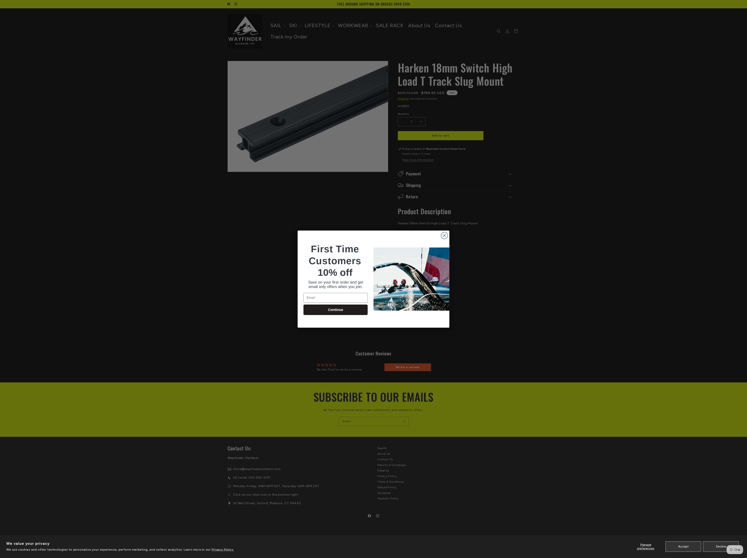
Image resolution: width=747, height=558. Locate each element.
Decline (721, 546)
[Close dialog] (444, 235)
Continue (335, 310)
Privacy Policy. (223, 549)
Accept (683, 546)
